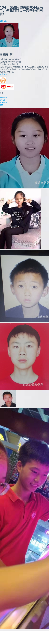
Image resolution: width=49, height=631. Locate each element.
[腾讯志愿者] (3, 82)
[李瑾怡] (20, 249)
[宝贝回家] (7, 89)
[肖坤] (8, 407)
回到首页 (3, 21)
